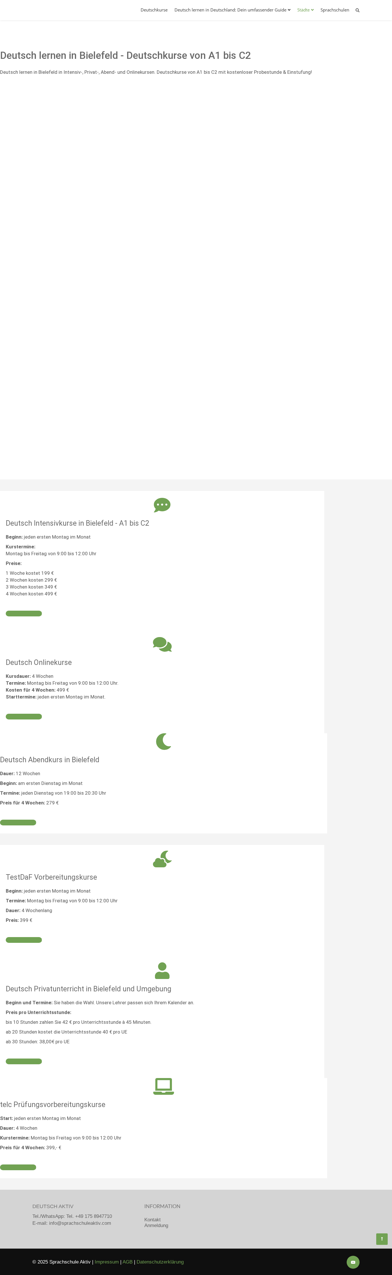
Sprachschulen (335, 10)
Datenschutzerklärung (160, 1262)
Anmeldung (156, 1225)
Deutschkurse (154, 10)
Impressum (107, 1262)
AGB (128, 1262)
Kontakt (152, 1219)
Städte (303, 10)
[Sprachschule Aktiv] (382, 1239)
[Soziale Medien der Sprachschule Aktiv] (353, 1262)
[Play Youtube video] (163, 190)
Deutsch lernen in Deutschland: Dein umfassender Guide (230, 10)
